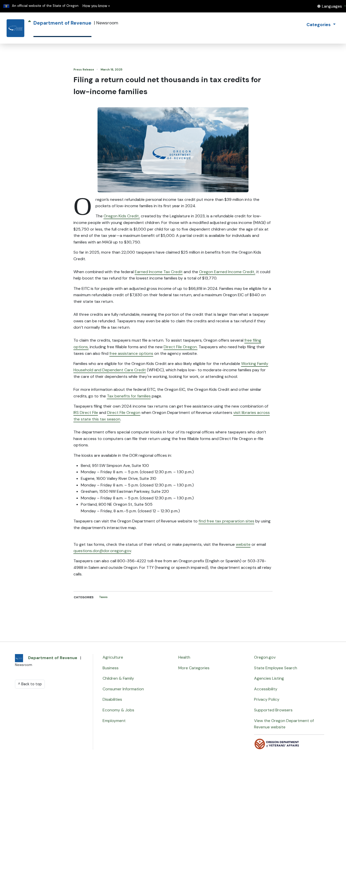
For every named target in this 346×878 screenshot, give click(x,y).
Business (111, 668)
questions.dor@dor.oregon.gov (102, 550)
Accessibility (265, 689)
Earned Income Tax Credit (159, 271)
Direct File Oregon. (181, 346)
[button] (331, 6)
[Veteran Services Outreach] (277, 743)
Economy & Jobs (118, 710)
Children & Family (118, 678)
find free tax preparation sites (226, 521)
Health (184, 657)
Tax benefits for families (129, 396)
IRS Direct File (85, 412)
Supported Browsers (273, 710)
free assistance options (131, 353)
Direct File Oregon (123, 412)
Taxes (103, 597)
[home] (15, 28)
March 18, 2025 (111, 69)
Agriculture (113, 657)
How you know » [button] (96, 6)
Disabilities (112, 699)
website (243, 544)
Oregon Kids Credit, (122, 216)
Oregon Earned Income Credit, (227, 271)
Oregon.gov (265, 657)
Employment (114, 720)
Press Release (84, 69)
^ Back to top (30, 684)
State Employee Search (275, 668)
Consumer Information (123, 689)
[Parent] (29, 28)
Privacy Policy (266, 699)
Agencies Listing (269, 678)
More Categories (193, 668)
